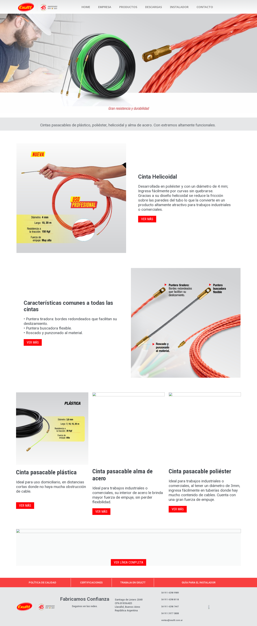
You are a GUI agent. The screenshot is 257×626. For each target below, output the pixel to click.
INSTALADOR (179, 7)
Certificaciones (91, 582)
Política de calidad (42, 582)
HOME (86, 7)
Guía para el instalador (198, 582)
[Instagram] (225, 7)
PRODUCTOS (128, 7)
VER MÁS (147, 219)
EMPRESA (104, 7)
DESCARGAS (153, 7)
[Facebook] (232, 7)
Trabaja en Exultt (133, 582)
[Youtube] (240, 7)
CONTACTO (205, 7)
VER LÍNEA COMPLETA (128, 562)
